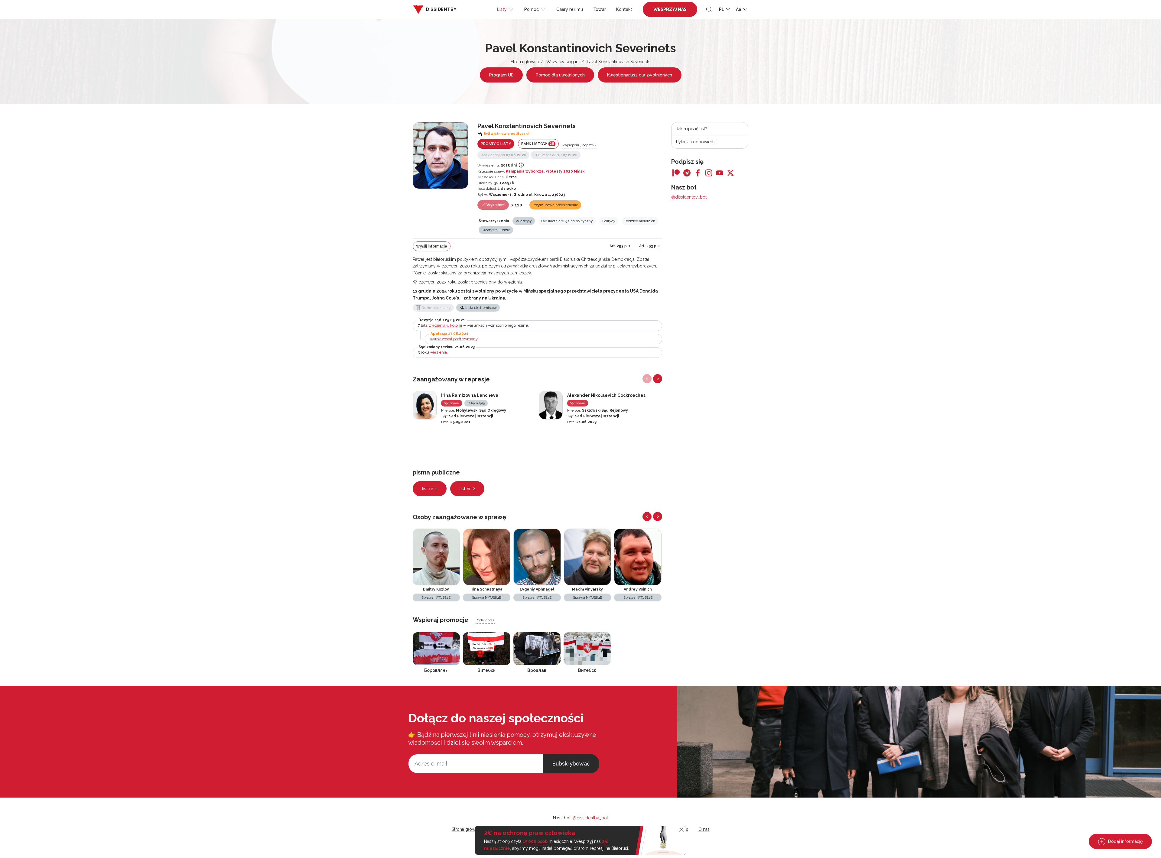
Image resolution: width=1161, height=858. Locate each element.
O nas (704, 829)
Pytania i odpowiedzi (696, 141)
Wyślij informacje (431, 246)
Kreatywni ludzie (496, 230)
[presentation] (647, 378)
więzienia (438, 352)
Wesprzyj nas (670, 9)
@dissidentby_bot (689, 197)
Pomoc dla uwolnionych (560, 75)
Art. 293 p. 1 (620, 246)
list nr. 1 (429, 488)
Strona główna (525, 61)
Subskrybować (571, 763)
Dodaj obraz (485, 620)
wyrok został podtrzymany (453, 339)
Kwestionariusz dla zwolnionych (639, 75)
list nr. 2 (467, 488)
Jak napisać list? (691, 128)
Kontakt (624, 9)
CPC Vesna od (555, 155)
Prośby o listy (496, 144)
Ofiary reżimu (569, 9)
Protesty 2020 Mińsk (564, 171)
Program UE (501, 75)
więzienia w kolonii (445, 325)
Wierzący (523, 221)
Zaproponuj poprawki (579, 145)
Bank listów (537, 143)
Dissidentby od (503, 155)
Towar (599, 9)
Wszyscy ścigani (562, 61)
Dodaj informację (1125, 841)
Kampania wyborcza (525, 171)
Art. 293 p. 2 (649, 246)
